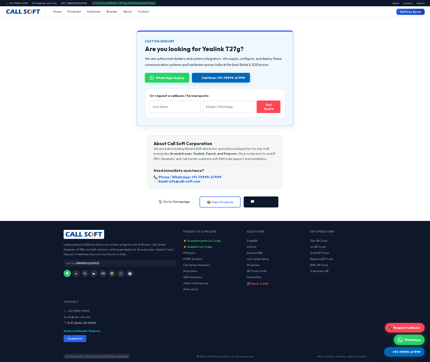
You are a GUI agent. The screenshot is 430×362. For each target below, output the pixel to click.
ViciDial (251, 247)
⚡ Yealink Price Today (197, 247)
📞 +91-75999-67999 (76, 311)
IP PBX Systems (192, 259)
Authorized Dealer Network (82, 331)
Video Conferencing (195, 283)
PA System (253, 265)
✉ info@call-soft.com (44, 3)
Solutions (93, 11)
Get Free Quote (410, 11)
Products (74, 11)
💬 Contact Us (261, 201)
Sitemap (341, 356)
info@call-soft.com (184, 181)
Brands (111, 11)
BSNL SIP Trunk (319, 265)
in (76, 273)
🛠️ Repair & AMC (258, 283)
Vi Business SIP (319, 271)
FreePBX (252, 240)
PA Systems (190, 271)
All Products (190, 289)
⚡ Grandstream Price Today (202, 240)
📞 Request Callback (405, 328)
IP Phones (189, 253)
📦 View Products (220, 202)
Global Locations (356, 356)
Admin (421, 3)
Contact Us (75, 338)
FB (103, 273)
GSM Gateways (192, 277)
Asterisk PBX (255, 253)
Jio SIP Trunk (318, 247)
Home (57, 11)
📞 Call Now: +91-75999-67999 (221, 78)
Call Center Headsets (196, 265)
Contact (408, 3)
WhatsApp (412, 340)
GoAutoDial (254, 277)
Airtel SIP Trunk (319, 253)
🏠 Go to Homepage (174, 201)
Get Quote (268, 107)
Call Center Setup (258, 259)
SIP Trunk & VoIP (257, 271)
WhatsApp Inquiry (170, 78)
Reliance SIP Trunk (321, 259)
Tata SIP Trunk (318, 240)
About (395, 3)
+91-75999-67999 (206, 177)
